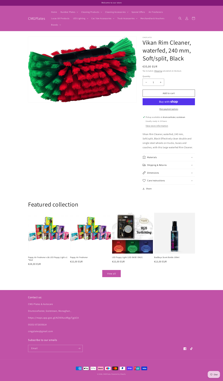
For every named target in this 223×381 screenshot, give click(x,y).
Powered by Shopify (118, 374)
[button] (69, 12)
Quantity (146, 76)
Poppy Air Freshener (79, 257)
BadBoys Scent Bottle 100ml (166, 257)
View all (111, 273)
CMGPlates (107, 374)
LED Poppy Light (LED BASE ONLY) (127, 257)
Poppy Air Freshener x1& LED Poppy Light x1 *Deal (47, 258)
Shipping (158, 71)
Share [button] (149, 188)
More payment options (168, 109)
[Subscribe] (79, 348)
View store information (157, 125)
